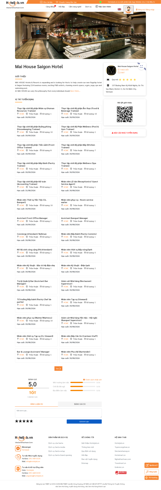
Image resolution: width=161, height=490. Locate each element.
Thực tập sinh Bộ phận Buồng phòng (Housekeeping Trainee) (34, 127)
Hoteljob (25, 449)
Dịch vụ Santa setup (56, 451)
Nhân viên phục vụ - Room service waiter (77, 201)
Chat (122, 72)
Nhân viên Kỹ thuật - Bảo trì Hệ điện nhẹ (36, 265)
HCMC (21, 114)
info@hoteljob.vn (33, 461)
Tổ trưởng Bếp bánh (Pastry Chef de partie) (34, 300)
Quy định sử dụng (88, 451)
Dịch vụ (88, 6)
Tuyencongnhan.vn (122, 447)
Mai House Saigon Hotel (128, 66)
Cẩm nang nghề (75, 6)
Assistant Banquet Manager (74, 218)
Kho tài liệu (47, 2)
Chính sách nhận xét (93, 379)
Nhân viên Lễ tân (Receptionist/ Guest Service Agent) (79, 182)
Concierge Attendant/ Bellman (32, 233)
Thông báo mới (87, 447)
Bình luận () (37, 404)
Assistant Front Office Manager (32, 218)
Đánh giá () (79, 404)
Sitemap (84, 463)
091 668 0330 (34, 473)
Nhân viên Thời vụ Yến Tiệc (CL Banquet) (31, 201)
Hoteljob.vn (119, 443)
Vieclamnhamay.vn (122, 451)
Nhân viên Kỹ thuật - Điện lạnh (75, 265)
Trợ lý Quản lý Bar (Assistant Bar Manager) (32, 282)
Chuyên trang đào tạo (68, 2)
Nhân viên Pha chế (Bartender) (75, 351)
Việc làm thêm (104, 6)
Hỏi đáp (62, 6)
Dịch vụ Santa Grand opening (60, 455)
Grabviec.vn (119, 467)
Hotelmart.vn (120, 455)
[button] (75, 56)
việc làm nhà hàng (61, 486)
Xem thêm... (75, 91)
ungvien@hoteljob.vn (34, 475)
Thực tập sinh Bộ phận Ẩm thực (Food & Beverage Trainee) (80, 109)
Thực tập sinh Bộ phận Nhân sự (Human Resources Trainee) (35, 109)
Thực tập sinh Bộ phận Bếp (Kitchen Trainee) (78, 146)
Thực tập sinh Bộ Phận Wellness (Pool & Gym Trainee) (80, 127)
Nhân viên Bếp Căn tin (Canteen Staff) (79, 336)
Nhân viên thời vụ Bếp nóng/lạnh (76, 249)
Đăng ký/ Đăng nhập (146, 9)
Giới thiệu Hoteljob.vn (90, 443)
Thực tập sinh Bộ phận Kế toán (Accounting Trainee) (31, 182)
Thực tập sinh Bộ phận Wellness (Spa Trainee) (78, 164)
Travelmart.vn (120, 463)
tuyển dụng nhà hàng (76, 486)
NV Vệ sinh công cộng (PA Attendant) (34, 249)
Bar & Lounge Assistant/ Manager (33, 351)
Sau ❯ (58, 368)
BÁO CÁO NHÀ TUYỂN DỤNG (125, 132)
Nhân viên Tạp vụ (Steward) (74, 299)
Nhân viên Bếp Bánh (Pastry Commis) (79, 233)
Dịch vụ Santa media (56, 447)
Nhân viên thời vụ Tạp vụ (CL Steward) (35, 336)
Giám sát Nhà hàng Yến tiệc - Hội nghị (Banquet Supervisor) (79, 319)
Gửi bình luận (84, 421)
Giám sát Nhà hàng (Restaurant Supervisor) (76, 282)
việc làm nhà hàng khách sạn (95, 486)
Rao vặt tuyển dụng (89, 459)
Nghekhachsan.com (123, 459)
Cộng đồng (50, 6)
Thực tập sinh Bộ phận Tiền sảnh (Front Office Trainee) (35, 146)
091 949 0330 (34, 458)
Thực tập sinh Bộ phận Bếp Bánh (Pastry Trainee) (36, 164)
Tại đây (152, 2)
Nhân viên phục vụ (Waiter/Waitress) (34, 317)
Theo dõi (124, 69)
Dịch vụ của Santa (55, 443)
